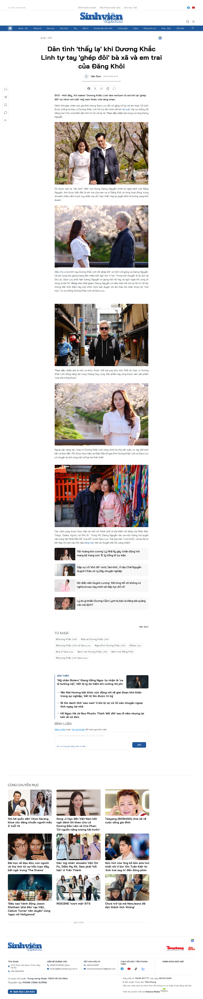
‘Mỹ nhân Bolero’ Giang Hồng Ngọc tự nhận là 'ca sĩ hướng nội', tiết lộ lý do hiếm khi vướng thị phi (90, 682)
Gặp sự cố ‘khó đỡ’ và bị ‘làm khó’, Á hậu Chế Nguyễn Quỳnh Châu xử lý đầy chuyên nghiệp (109, 569)
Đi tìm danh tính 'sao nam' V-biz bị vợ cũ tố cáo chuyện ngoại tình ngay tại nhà (101, 704)
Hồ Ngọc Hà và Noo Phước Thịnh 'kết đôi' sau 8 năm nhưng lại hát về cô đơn (102, 715)
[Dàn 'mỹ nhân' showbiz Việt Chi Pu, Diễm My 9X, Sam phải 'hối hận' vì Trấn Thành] (78, 847)
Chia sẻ (5, 97)
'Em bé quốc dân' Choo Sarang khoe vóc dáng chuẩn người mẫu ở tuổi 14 (30, 822)
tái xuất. (126, 109)
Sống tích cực (150, 28)
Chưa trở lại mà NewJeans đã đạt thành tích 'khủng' (125, 905)
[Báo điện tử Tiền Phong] (175, 948)
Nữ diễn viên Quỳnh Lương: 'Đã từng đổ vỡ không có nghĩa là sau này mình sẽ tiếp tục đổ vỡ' (109, 584)
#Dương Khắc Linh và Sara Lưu (73, 645)
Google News (160, 38)
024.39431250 (17, 971)
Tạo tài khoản (78, 729)
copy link (101, 88)
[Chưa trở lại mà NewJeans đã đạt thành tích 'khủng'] (127, 887)
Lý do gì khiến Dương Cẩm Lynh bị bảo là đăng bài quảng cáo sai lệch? (111, 602)
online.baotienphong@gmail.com (101, 969)
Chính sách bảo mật (173, 961)
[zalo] (144, 968)
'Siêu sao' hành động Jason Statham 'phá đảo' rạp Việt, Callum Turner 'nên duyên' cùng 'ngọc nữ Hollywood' (29, 909)
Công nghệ (122, 28)
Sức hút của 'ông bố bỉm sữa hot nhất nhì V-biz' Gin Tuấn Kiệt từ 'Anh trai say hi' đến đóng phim (127, 866)
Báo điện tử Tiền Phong (101, 17)
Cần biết (180, 28)
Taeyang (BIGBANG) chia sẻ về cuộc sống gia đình (125, 820)
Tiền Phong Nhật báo (110, 7)
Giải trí (85, 28)
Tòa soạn (13, 961)
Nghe (5, 89)
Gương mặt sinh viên (103, 28)
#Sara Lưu (135, 645)
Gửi (139, 745)
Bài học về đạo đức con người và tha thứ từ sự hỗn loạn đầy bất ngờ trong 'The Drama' (28, 866)
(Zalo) (67, 965)
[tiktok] (137, 969)
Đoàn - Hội (23, 28)
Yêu (75, 28)
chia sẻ (89, 88)
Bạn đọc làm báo (24, 991)
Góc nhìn (64, 28)
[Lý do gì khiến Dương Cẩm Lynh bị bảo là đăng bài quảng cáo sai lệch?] (65, 603)
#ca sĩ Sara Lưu (64, 651)
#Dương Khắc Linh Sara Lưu (71, 657)
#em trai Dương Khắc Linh (92, 651)
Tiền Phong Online (87, 7)
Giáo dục (51, 28)
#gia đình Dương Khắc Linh (110, 645)
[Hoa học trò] (191, 948)
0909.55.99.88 (57, 965)
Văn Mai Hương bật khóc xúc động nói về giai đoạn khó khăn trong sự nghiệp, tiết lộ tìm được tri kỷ (101, 694)
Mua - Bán (166, 28)
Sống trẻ (37, 28)
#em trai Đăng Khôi (122, 651)
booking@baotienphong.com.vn (63, 969)
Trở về (5, 120)
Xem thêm (193, 28)
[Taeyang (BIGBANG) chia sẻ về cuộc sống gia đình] (127, 802)
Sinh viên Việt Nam (25, 946)
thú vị (63, 271)
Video (135, 28)
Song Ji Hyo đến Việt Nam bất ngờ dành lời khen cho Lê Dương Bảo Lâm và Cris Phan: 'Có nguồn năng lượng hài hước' (78, 824)
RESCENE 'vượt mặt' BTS (73, 903)
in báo (108, 88)
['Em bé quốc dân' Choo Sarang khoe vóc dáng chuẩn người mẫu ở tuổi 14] (30, 802)
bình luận (114, 88)
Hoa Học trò (130, 7)
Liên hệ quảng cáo (57, 961)
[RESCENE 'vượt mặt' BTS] (78, 887)
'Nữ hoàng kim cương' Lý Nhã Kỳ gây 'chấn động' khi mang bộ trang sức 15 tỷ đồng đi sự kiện (108, 553)
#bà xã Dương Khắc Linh (95, 639)
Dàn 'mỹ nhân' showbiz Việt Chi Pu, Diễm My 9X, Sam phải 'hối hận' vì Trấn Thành (77, 866)
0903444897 (93, 965)
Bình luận (5, 112)
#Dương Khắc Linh (66, 639)
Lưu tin (5, 105)
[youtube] (193, 8)
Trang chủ (10, 28)
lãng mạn (89, 542)
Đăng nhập (60, 729)
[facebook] (188, 8)
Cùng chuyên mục (23, 785)
